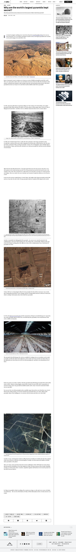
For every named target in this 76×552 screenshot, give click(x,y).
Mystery (38, 1)
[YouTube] (29, 544)
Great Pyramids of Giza (37, 35)
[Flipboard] (46, 520)
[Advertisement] (27, 25)
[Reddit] (37, 520)
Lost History (8, 516)
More (54, 1)
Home (50, 542)
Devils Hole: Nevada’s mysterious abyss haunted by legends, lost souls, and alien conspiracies (63, 70)
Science (32, 1)
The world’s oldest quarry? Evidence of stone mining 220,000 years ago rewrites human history (64, 53)
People (49, 1)
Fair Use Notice (65, 543)
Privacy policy (68, 542)
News (21, 1)
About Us (55, 542)
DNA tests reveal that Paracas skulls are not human (30, 534)
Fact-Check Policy (56, 543)
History (25, 1)
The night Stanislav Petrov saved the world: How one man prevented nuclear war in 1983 (64, 86)
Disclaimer (60, 542)
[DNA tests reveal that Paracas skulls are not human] (23, 534)
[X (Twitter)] (18, 520)
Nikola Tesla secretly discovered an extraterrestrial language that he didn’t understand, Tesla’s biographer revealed (14, 534)
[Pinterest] (27, 520)
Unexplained (16, 516)
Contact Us (60, 545)
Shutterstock (32, 76)
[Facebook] (8, 520)
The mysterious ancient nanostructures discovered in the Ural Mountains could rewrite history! (64, 104)
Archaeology (28, 514)
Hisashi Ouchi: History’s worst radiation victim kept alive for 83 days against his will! (66, 533)
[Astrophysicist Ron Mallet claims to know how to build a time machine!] (40, 534)
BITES (40, 544)
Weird (44, 1)
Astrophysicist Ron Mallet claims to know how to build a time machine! (49, 534)
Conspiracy (45, 514)
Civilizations (36, 514)
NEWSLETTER (68, 1)
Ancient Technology (9, 514)
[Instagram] (22, 544)
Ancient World (19, 514)
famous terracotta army (15, 316)
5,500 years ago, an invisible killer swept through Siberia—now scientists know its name (63, 37)
